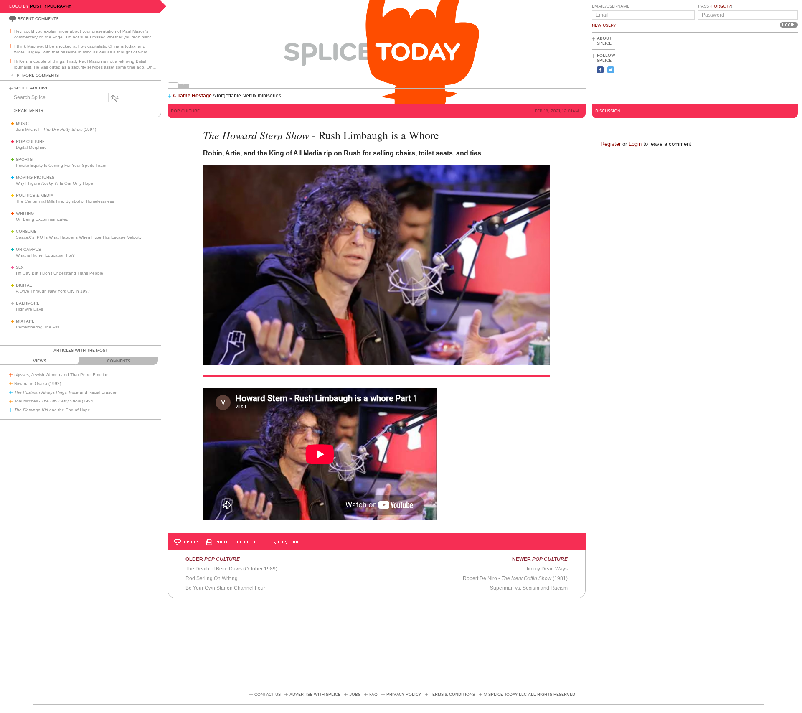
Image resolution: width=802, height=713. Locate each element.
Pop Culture (30, 141)
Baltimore (27, 303)
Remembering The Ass (37, 327)
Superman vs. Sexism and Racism (529, 588)
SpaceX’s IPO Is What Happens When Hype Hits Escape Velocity (79, 237)
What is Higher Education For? (45, 255)
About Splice (604, 41)
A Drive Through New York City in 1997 (53, 291)
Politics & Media (34, 195)
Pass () (715, 6)
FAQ (373, 694)
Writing (25, 213)
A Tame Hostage (192, 96)
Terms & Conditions (452, 694)
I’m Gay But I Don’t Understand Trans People (59, 273)
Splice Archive (31, 88)
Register (611, 144)
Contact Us (267, 694)
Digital (24, 285)
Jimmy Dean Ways (546, 569)
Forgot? (721, 6)
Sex (20, 267)
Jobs (354, 694)
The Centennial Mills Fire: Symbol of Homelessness (65, 201)
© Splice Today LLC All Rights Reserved (529, 694)
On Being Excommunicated (42, 219)
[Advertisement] (760, 67)
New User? (604, 25)
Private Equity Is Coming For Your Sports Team (61, 165)
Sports (24, 159)
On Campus (28, 249)
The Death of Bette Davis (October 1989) (231, 569)
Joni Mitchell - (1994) (56, 129)
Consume (26, 231)
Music (22, 123)
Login (635, 144)
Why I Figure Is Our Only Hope (54, 183)
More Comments (40, 75)
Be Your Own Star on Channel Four (225, 588)
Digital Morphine (31, 147)
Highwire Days (29, 309)
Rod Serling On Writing (211, 578)
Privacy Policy (403, 694)
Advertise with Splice (314, 694)
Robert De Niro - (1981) (515, 578)
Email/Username (610, 6)
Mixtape (25, 321)
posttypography (50, 6)
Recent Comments (38, 18)
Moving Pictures (35, 177)
